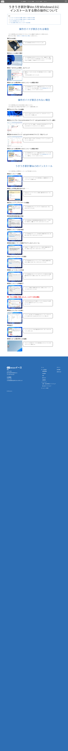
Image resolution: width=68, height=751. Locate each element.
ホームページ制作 (39, 1)
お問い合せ (59, 371)
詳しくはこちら (27, 304)
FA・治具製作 (23, 1)
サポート (45, 1)
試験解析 (44, 380)
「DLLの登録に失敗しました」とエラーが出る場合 (20, 22)
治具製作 (44, 373)
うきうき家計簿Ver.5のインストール (17, 21)
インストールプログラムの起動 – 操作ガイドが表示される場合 (22, 17)
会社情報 (58, 369)
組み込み (44, 377)
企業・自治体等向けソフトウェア (49, 383)
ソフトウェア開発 (31, 1)
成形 (43, 375)
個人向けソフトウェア (46, 386)
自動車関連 (44, 371)
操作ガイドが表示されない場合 (23, 35)
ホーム (42, 367)
